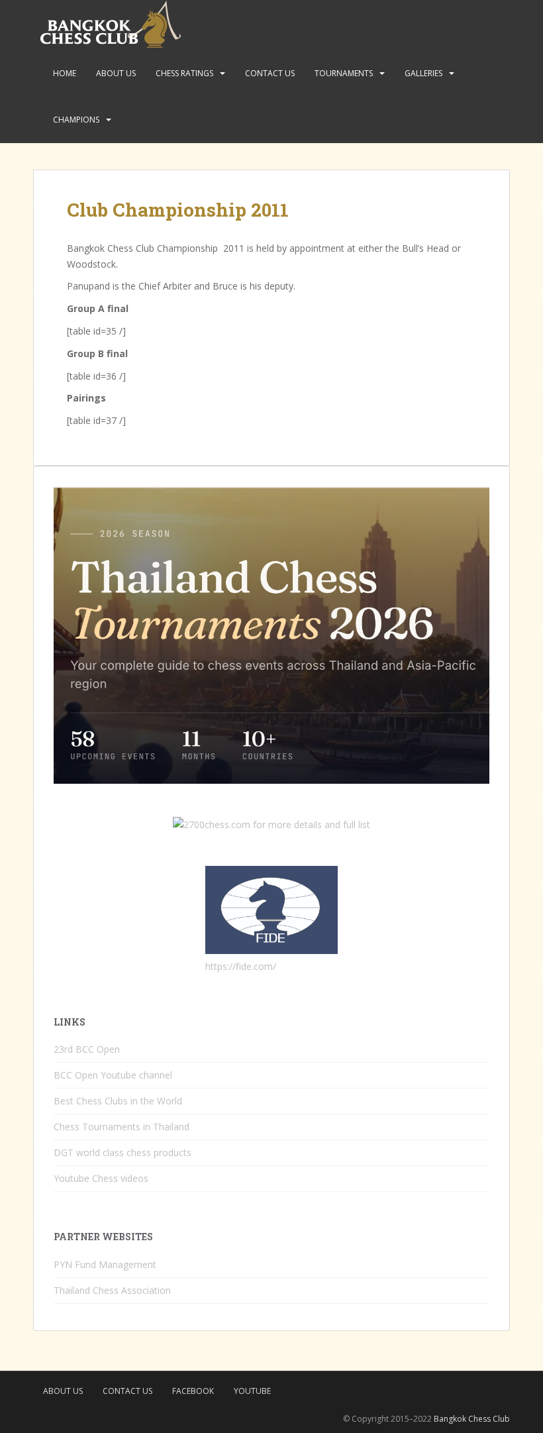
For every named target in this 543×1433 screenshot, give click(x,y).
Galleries (423, 73)
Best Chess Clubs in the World (118, 1100)
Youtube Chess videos (101, 1178)
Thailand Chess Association (112, 1290)
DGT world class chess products (122, 1152)
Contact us (270, 73)
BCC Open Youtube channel (113, 1075)
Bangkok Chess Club (472, 1418)
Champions (76, 119)
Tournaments (344, 73)
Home (64, 73)
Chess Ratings (184, 73)
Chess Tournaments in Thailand (121, 1126)
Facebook (193, 1391)
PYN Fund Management (105, 1264)
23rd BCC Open (87, 1049)
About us (116, 73)
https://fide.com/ (240, 966)
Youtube (252, 1391)
